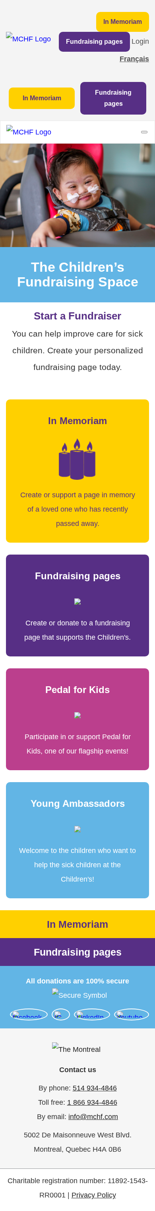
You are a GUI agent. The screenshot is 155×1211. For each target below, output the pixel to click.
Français (134, 59)
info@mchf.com (93, 1117)
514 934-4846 (95, 1088)
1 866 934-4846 (92, 1102)
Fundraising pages (94, 41)
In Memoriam (122, 21)
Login (140, 41)
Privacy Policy (94, 1195)
